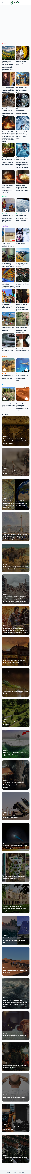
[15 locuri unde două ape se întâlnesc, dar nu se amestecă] (22, 255)
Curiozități (5, 196)
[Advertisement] (15, 22)
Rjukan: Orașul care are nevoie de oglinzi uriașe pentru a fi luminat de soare (14, 940)
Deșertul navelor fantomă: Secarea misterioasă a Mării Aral (8, 245)
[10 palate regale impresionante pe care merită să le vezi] (8, 296)
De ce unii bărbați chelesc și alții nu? (14, 1097)
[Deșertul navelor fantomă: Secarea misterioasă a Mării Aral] (8, 235)
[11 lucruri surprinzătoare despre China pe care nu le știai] (22, 275)
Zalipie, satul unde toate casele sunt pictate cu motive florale (8, 329)
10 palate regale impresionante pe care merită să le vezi (7, 306)
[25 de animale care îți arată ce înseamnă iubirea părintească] (8, 365)
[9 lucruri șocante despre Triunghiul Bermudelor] (8, 340)
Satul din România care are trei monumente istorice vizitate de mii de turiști (15, 909)
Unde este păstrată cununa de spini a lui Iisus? (21, 63)
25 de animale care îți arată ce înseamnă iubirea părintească (7, 377)
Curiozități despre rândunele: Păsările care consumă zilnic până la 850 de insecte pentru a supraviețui (8, 112)
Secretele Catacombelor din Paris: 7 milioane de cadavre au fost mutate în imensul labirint (14, 441)
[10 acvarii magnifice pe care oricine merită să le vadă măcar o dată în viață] (22, 365)
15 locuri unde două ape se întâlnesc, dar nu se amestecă (22, 265)
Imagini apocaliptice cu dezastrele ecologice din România (8, 405)
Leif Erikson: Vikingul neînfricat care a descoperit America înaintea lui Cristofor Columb (7, 218)
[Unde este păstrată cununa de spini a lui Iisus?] (22, 53)
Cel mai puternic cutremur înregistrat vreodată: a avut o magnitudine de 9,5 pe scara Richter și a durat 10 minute (14, 599)
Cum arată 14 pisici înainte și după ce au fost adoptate (22, 350)
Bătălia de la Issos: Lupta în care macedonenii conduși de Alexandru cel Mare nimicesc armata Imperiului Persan (15, 630)
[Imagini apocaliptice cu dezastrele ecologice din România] (8, 394)
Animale (4, 356)
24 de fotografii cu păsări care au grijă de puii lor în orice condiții (8, 265)
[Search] (28, 2)
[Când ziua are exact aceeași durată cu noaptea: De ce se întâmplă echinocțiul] (22, 100)
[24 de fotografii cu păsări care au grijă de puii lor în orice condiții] (8, 255)
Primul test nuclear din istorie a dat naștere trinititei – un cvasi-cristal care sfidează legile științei (7, 189)
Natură (4, 384)
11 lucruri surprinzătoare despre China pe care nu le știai (22, 284)
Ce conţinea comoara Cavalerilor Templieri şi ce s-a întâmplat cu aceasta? (13, 785)
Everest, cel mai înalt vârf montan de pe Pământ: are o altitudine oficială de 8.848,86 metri (22, 135)
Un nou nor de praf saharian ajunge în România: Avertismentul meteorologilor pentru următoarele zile (22, 407)
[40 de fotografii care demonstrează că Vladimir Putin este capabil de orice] (22, 319)
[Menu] (2, 2)
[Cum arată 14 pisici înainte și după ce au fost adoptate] (22, 340)
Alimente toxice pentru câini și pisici (14, 1035)
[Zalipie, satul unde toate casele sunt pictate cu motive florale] (8, 319)
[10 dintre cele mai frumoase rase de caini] (22, 235)
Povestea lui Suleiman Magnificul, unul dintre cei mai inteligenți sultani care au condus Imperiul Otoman (22, 307)
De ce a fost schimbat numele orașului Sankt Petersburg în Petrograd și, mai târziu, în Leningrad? (15, 537)
